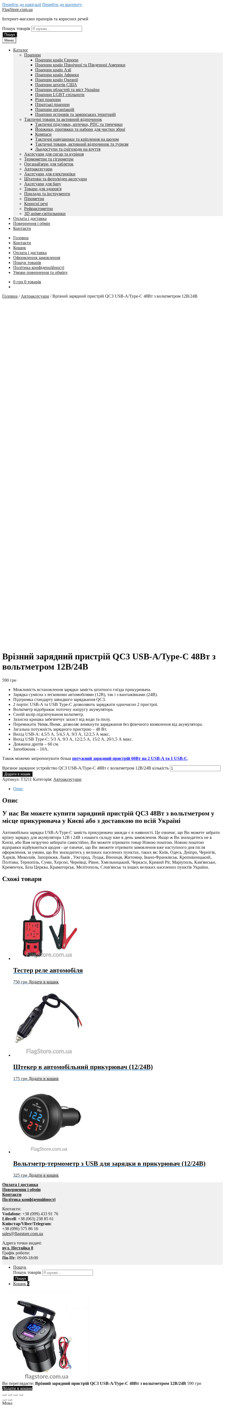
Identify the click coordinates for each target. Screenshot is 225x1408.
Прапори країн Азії (53, 69)
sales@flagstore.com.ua (22, 1233)
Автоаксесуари (38, 169)
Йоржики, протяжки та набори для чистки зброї (80, 129)
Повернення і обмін (31, 223)
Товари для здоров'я (42, 188)
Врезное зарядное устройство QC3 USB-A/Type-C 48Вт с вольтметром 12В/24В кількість (85, 768)
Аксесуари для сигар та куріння (54, 154)
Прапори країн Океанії (56, 79)
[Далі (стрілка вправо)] (10, 1400)
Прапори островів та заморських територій (75, 114)
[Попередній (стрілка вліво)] (4, 1400)
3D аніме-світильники (45, 213)
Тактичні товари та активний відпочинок (63, 119)
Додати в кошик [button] (44, 982)
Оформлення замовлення (36, 257)
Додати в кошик (17, 774)
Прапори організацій (54, 109)
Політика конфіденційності (38, 267)
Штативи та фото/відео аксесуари (55, 178)
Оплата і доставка (30, 218)
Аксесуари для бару (42, 183)
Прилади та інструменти (47, 193)
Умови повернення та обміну (40, 272)
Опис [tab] (18, 788)
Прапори (32, 55)
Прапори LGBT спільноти (60, 94)
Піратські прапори (52, 104)
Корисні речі (36, 203)
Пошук (9, 34)
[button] (112, 1403)
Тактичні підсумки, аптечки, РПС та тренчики (79, 124)
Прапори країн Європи (56, 60)
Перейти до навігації (21, 4)
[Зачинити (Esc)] (21, 1395)
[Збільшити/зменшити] (4, 1395)
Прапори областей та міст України (67, 89)
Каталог (20, 50)
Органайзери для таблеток (49, 164)
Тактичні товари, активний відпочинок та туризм (81, 144)
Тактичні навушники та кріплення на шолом (77, 139)
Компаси (43, 134)
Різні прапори (48, 99)
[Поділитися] (15, 1395)
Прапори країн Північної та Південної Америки (80, 64)
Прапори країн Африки (57, 74)
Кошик (19, 247)
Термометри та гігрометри (49, 159)
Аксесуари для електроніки (49, 174)
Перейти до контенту (62, 4)
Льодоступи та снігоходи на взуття (67, 149)
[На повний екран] (10, 1395)
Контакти (22, 228)
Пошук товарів (16, 28)
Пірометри (34, 198)
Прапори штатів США (56, 84)
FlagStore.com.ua (17, 9)
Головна (21, 237)
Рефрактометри (38, 208)
